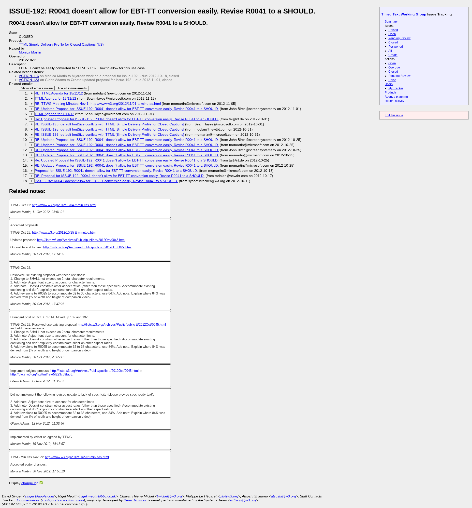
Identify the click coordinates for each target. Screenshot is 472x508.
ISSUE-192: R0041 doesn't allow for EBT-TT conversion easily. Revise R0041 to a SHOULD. (106, 181)
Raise (392, 80)
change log (30, 483)
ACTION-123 (29, 80)
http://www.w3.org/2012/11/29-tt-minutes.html (77, 457)
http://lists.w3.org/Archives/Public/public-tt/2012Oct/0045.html (122, 324)
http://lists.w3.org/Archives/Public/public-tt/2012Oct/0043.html (81, 240)
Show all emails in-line (37, 88)
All (390, 51)
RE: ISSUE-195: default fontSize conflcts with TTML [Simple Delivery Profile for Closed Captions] (109, 124)
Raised (393, 30)
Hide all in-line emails (72, 88)
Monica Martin (30, 52)
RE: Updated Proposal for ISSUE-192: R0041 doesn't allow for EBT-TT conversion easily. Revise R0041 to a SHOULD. (127, 109)
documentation (27, 500)
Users (389, 84)
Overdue (394, 67)
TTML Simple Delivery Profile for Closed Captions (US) (61, 44)
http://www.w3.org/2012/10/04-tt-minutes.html (64, 205)
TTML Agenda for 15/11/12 (55, 98)
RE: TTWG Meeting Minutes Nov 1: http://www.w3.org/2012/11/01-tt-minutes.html (98, 104)
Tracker (395, 88)
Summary (391, 21)
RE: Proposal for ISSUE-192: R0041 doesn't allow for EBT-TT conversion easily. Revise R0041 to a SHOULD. (120, 176)
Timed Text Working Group (403, 14)
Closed (393, 42)
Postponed (395, 46)
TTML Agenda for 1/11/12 (54, 114)
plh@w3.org (229, 496)
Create (393, 55)
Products (391, 92)
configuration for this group (63, 500)
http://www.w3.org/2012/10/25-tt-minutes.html (64, 232)
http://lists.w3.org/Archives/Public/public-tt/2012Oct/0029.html (87, 247)
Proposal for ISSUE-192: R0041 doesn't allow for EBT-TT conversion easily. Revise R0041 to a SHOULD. (116, 171)
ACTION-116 (29, 76)
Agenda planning (396, 96)
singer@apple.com (39, 496)
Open (392, 34)
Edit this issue (394, 115)
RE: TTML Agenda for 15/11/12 (59, 93)
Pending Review (399, 38)
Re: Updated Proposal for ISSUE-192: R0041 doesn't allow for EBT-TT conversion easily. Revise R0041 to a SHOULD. (127, 119)
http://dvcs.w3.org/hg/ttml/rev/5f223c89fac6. (41, 374)
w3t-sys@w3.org (243, 500)
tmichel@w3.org (169, 496)
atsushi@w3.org (283, 496)
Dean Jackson (135, 500)
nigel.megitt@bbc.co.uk (97, 496)
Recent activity (394, 101)
